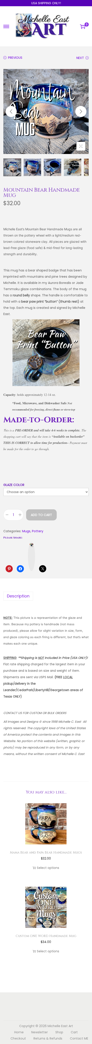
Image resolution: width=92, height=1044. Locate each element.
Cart (74, 1032)
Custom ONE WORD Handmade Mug (46, 936)
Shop (59, 1032)
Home (19, 1032)
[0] (82, 26)
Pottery (37, 531)
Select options (48, 868)
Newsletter (39, 1032)
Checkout (18, 1038)
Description (18, 596)
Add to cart (41, 515)
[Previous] (11, 111)
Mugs (26, 531)
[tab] (46, 596)
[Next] (80, 111)
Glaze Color (13, 485)
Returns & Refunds (47, 1038)
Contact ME (79, 1038)
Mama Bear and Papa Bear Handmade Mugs (46, 852)
